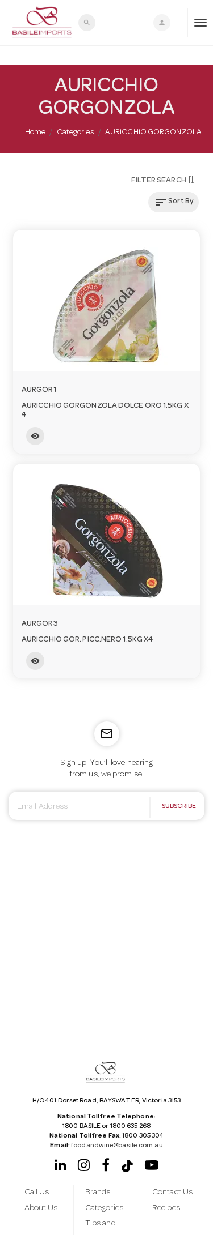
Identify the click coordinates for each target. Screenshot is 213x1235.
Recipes (166, 1208)
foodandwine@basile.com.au (117, 1146)
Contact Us (172, 1192)
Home (35, 132)
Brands (98, 1192)
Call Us (36, 1192)
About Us (41, 1208)
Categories (75, 132)
